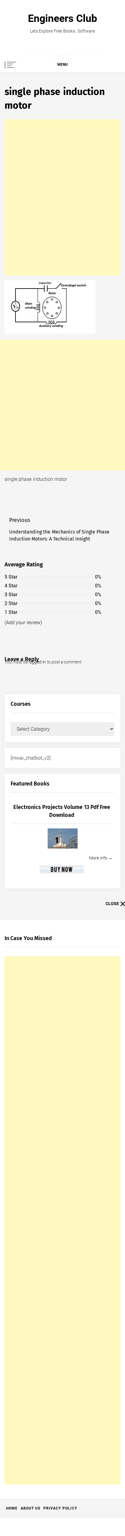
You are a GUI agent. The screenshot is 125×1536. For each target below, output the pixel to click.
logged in (37, 662)
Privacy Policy (60, 1508)
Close (112, 903)
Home (12, 1508)
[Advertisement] (62, 197)
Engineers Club (62, 18)
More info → (101, 857)
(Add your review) (23, 622)
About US (30, 1508)
